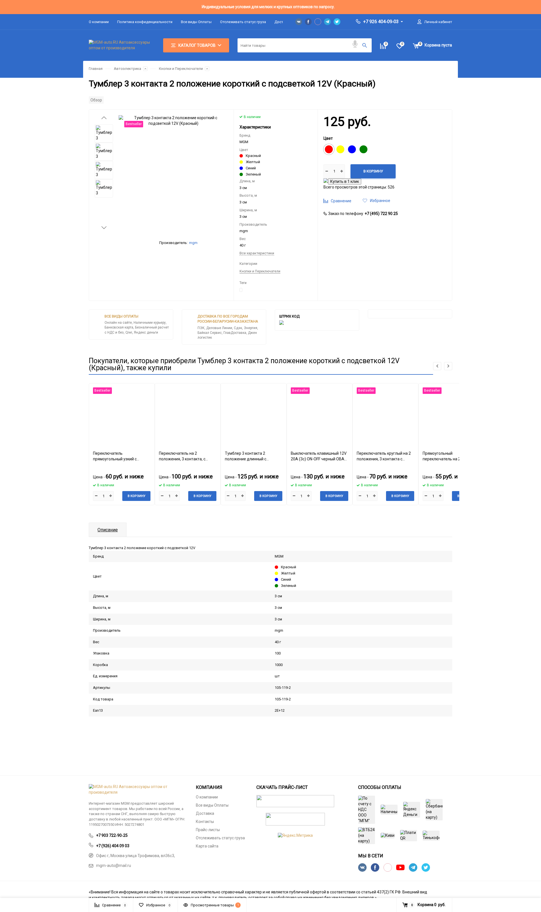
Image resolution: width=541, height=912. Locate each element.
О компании (99, 22)
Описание (107, 529)
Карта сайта (207, 846)
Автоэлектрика (127, 68)
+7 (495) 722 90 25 (381, 214)
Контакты (205, 822)
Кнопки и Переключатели (181, 68)
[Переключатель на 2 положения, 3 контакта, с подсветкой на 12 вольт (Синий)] (187, 414)
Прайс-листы (208, 830)
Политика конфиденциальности (144, 22)
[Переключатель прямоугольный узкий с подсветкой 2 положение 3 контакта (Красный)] (121, 414)
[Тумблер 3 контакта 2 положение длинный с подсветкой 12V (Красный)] (253, 414)
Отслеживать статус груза (243, 22)
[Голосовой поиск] (355, 44)
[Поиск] (365, 45)
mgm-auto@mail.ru (113, 865)
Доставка (205, 813)
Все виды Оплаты (196, 22)
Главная (96, 68)
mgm (193, 243)
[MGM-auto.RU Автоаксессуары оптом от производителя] (138, 789)
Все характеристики (257, 253)
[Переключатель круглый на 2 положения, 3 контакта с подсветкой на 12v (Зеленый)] (385, 414)
